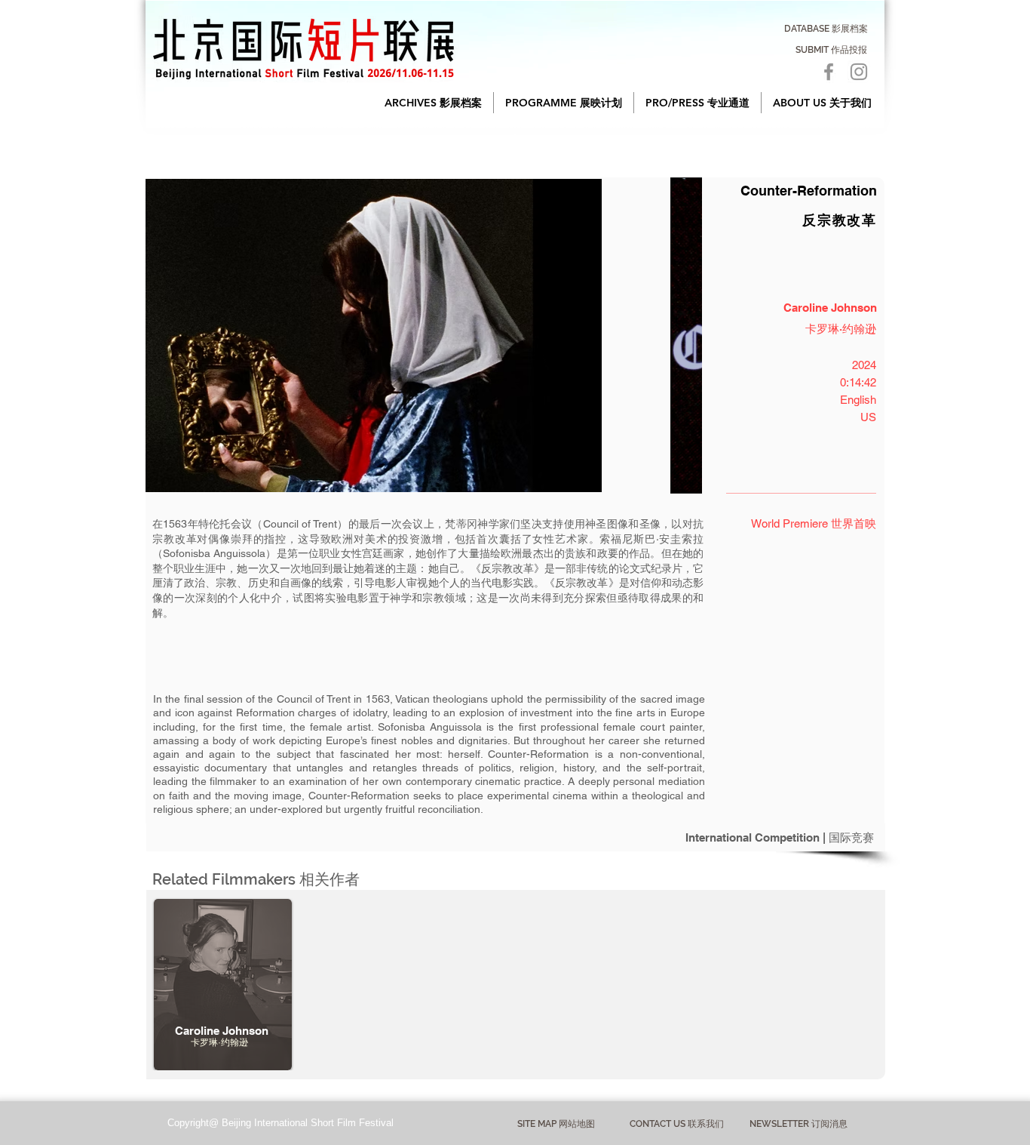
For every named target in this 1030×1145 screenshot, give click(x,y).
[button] (433, 102)
